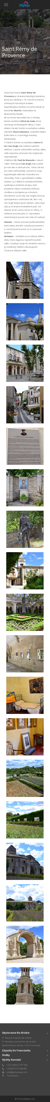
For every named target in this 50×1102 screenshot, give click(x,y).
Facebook (11, 1075)
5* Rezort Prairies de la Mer (17, 1038)
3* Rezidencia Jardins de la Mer (19, 1041)
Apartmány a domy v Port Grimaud (21, 1045)
